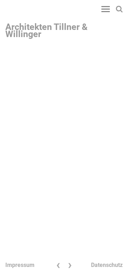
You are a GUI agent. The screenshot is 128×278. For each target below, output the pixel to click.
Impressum (19, 265)
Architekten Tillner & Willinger (46, 29)
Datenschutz (107, 265)
